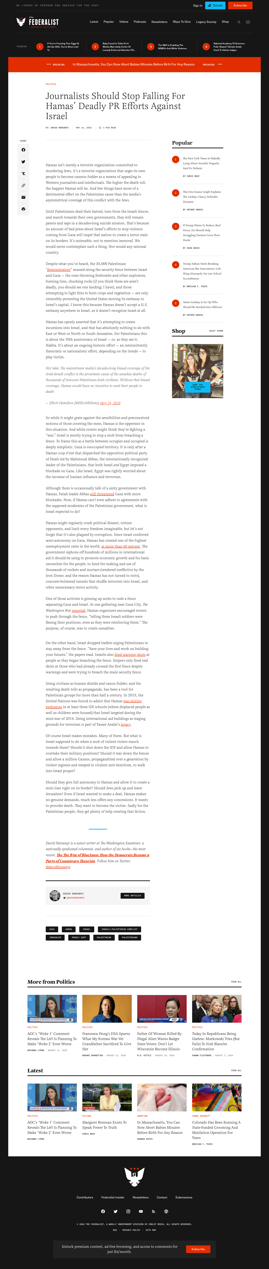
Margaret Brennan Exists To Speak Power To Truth (104, 1125)
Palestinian (104, 937)
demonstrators (58, 269)
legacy (125, 724)
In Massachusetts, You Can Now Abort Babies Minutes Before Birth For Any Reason (160, 1127)
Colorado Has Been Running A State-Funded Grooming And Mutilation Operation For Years (216, 1130)
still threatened (102, 494)
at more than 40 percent (120, 546)
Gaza (52, 929)
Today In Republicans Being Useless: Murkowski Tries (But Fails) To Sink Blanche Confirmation (216, 1041)
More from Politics (51, 981)
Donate (218, 5)
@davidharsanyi (58, 867)
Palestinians (129, 937)
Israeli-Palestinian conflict (119, 929)
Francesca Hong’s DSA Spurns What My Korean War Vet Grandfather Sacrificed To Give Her (106, 1041)
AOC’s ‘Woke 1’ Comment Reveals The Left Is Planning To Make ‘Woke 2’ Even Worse (52, 1038)
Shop (178, 331)
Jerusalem (55, 937)
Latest (35, 1070)
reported (78, 610)
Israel (87, 929)
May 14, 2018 (110, 403)
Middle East (79, 937)
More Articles (132, 895)
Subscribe (240, 5)
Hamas (69, 929)
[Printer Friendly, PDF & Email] (23, 209)
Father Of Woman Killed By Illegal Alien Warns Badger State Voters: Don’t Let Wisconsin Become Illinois (159, 1041)
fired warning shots (130, 654)
